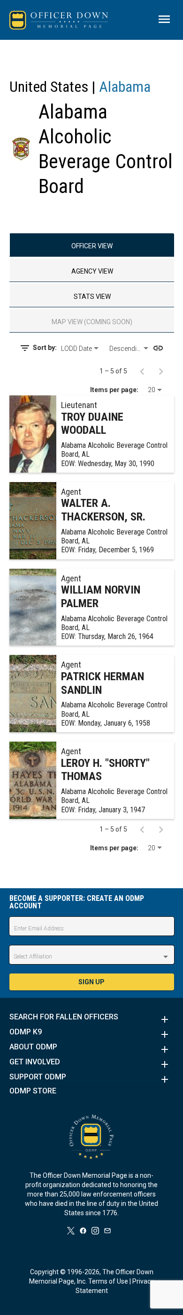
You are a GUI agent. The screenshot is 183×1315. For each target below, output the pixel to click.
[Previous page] (142, 371)
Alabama (125, 87)
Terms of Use (108, 1281)
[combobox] (81, 348)
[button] (91, 1019)
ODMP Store (32, 1091)
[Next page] (161, 371)
